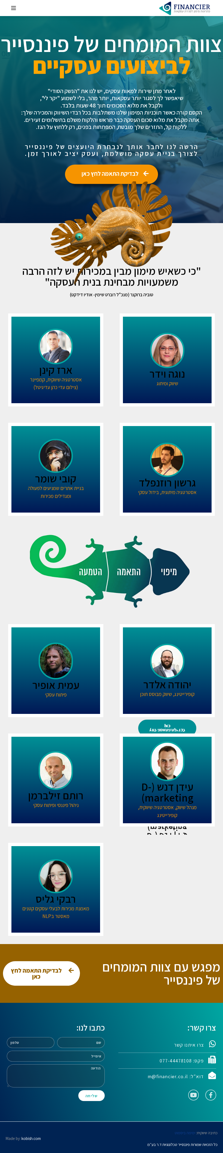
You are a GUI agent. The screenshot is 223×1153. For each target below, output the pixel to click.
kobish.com (31, 1138)
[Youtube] (193, 1095)
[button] (111, 174)
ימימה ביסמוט (185, 1132)
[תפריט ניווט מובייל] (13, 8)
